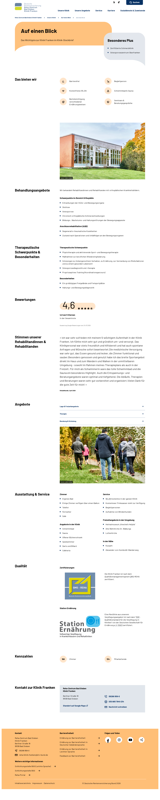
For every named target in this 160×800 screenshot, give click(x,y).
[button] (134, 2)
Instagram (119, 739)
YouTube (131, 739)
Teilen (142, 740)
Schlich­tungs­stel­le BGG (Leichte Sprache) (33, 766)
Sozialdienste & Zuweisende (132, 10)
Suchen (136, 2)
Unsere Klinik (51, 17)
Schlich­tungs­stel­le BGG (25, 770)
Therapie (63, 414)
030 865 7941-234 (116, 701)
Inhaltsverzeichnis (23, 783)
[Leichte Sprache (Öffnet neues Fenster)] (114, 2)
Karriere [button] (111, 10)
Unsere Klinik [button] (63, 10)
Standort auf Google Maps (74, 706)
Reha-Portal (20, 775)
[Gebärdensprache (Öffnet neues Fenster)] (119, 2)
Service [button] (98, 10)
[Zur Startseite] (29, 7)
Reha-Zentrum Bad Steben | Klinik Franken (28, 17)
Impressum (37, 783)
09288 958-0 (114, 696)
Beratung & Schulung (68, 421)
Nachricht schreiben (118, 707)
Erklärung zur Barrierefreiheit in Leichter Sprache (74, 750)
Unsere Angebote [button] (82, 10)
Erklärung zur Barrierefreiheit (72, 738)
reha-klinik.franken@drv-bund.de (33, 755)
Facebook (108, 739)
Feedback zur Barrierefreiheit (72, 756)
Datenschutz (49, 783)
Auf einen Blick (66, 17)
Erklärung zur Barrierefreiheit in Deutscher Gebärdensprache (74, 743)
